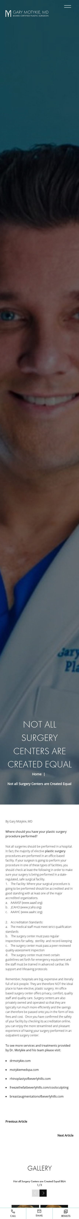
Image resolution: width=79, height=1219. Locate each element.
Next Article (65, 1135)
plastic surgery (55, 851)
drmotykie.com (20, 1061)
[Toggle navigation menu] (66, 6)
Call (13, 1216)
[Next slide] (43, 1193)
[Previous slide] (35, 1193)
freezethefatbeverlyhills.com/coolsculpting (39, 1087)
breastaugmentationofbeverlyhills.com (37, 1096)
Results (65, 1216)
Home (37, 774)
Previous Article (16, 1121)
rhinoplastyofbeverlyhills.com (30, 1079)
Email (39, 1215)
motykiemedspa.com (24, 1070)
